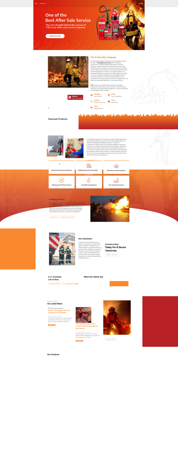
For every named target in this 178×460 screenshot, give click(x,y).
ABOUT (11, 3)
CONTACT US (43, 3)
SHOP (31, 3)
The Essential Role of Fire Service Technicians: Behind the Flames (87, 326)
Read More (51, 325)
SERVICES (18, 3)
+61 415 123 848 (72, 284)
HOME (6, 3)
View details (89, 448)
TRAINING (25, 3)
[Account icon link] (175, 3)
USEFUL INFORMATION (159, 3)
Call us (74, 96)
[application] (20, 3)
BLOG (36, 3)
